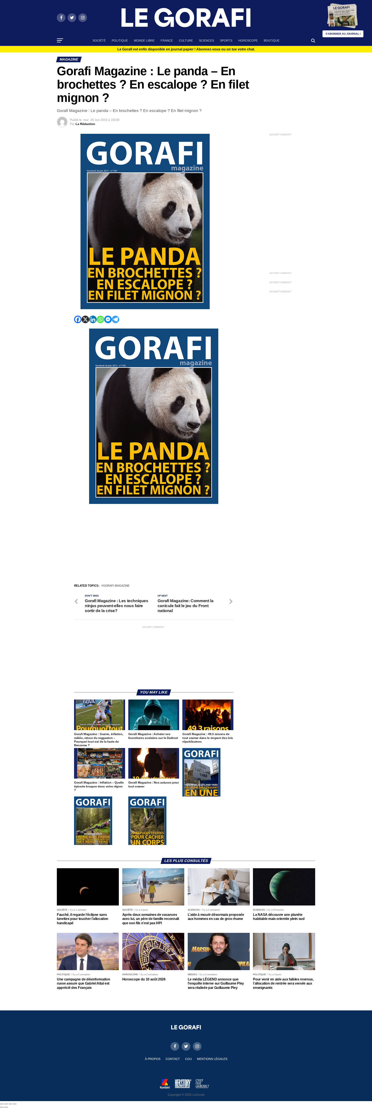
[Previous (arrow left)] (1, 1107)
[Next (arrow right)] (6, 1107)
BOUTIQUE (271, 40)
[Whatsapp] (100, 319)
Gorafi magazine (116, 585)
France (167, 40)
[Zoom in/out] (14, 1104)
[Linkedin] (93, 319)
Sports (226, 40)
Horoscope (248, 40)
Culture (186, 40)
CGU (188, 1059)
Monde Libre (144, 40)
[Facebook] (78, 319)
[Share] (6, 1104)
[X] (85, 319)
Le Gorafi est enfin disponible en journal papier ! (186, 49)
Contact (173, 1059)
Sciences (206, 40)
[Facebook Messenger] (108, 319)
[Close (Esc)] (1, 1104)
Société (99, 40)
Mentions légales (212, 1059)
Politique (120, 40)
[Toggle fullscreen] (10, 1104)
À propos (152, 1059)
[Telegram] (115, 319)
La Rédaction (85, 124)
